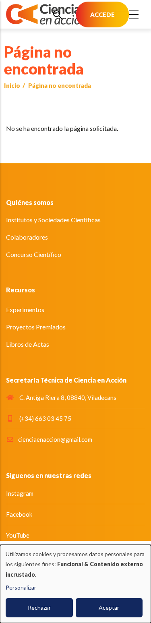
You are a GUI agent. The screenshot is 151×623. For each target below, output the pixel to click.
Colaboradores (27, 237)
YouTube (17, 535)
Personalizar (21, 587)
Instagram (19, 493)
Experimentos (25, 309)
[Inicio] (46, 14)
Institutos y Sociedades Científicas (53, 220)
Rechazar (39, 607)
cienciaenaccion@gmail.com (55, 439)
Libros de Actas (27, 344)
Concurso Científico (33, 254)
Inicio (12, 85)
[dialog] (75, 584)
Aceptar (109, 607)
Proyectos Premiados (36, 327)
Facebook (19, 514)
